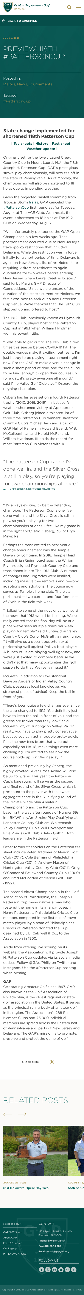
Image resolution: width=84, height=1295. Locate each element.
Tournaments (40, 84)
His (38, 143)
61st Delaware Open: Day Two (25, 1188)
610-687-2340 (56, 1240)
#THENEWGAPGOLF (15, 1253)
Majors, (9, 84)
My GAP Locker (12, 1243)
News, (22, 84)
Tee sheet (22, 143)
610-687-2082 (52, 1246)
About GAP (10, 1237)
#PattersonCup (17, 101)
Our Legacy (10, 1248)
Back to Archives (22, 20)
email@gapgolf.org (58, 1251)
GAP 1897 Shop (12, 1232)
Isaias (33, 202)
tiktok (73, 1269)
